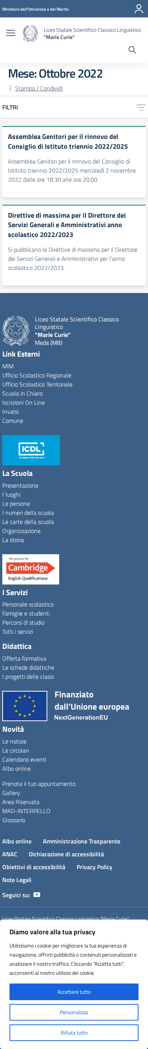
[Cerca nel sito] (132, 51)
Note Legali (16, 879)
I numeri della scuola (28, 512)
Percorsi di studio (23, 622)
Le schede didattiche (28, 667)
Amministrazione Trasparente (81, 841)
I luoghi (11, 494)
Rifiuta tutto (74, 1033)
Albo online (16, 768)
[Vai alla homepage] (30, 33)
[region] (74, 984)
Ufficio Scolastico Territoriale (37, 384)
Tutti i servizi (17, 631)
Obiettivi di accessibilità (33, 866)
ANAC (9, 854)
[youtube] (36, 895)
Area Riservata (20, 801)
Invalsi (10, 411)
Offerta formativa (24, 658)
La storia (13, 539)
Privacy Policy (94, 866)
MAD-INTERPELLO (26, 810)
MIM (8, 366)
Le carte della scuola (28, 521)
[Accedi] (139, 9)
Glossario (13, 820)
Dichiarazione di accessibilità (66, 854)
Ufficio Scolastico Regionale (36, 375)
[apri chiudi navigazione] (10, 33)
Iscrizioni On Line (23, 402)
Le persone (16, 503)
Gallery (11, 792)
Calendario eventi (24, 759)
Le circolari (15, 750)
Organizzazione (21, 530)
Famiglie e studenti (26, 613)
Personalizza (74, 1012)
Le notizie (14, 741)
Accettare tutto (74, 992)
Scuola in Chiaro (22, 393)
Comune (12, 420)
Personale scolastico (28, 604)
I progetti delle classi (28, 676)
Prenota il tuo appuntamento (39, 783)
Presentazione (20, 485)
